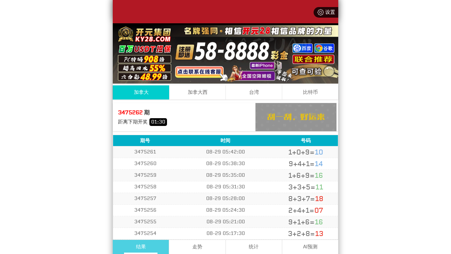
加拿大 (141, 92)
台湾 (254, 92)
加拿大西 (198, 92)
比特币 (310, 92)
